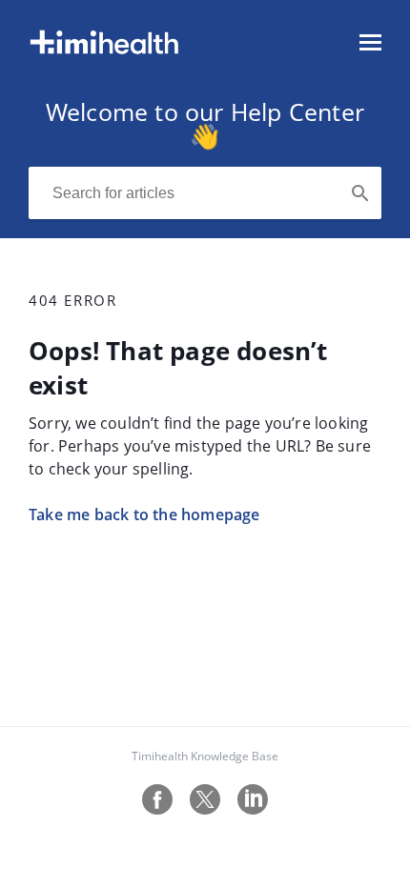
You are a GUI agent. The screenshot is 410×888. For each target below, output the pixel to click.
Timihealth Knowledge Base (205, 756)
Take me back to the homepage (144, 514)
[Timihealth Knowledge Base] (104, 51)
